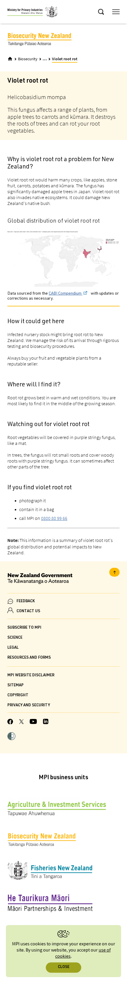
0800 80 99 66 (54, 518)
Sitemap (15, 685)
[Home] (10, 58)
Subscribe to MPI (24, 628)
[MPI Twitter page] (21, 722)
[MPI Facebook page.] (10, 722)
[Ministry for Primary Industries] (32, 12)
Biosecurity (28, 59)
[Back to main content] (114, 572)
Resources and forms (29, 658)
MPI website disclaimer (30, 675)
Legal (13, 648)
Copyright (17, 695)
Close (63, 967)
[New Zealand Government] (63, 579)
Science (14, 638)
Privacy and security (28, 705)
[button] (11, 737)
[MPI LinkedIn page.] (45, 722)
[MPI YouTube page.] (33, 722)
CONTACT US (28, 611)
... (45, 58)
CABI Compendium (65, 294)
